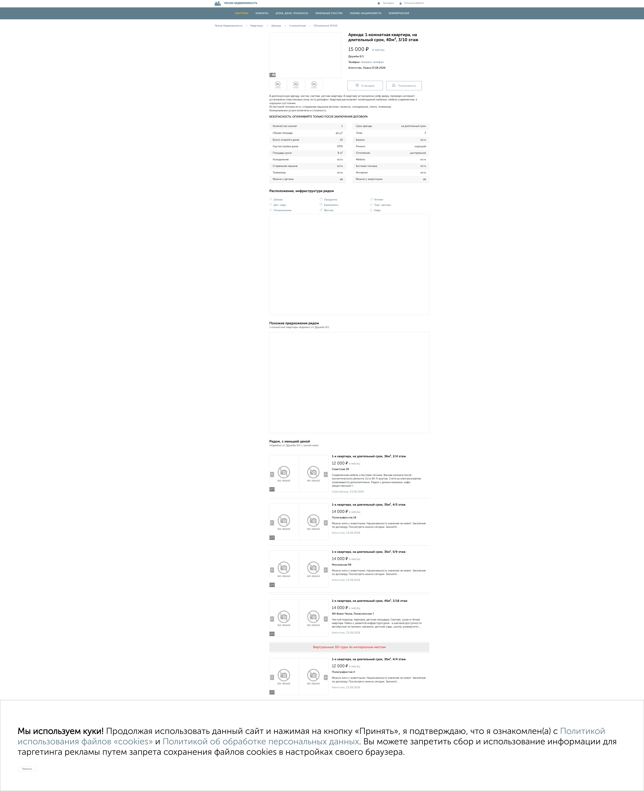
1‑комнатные (297, 26)
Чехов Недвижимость (229, 26)
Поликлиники (282, 210)
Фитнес (328, 210)
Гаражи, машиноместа (365, 13)
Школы (278, 199)
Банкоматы (330, 205)
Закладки (388, 3)
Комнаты (262, 13)
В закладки (368, 86)
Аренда (276, 26)
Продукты (330, 199)
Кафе (377, 210)
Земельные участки (328, 13)
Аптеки (378, 199)
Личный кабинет (414, 3)
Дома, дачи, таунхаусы (292, 13)
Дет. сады (279, 205)
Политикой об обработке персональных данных (261, 742)
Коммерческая (399, 13)
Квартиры (241, 13)
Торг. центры (382, 205)
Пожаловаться (407, 86)
